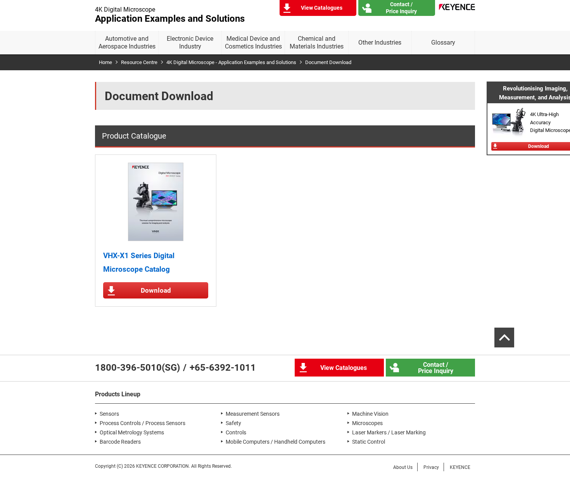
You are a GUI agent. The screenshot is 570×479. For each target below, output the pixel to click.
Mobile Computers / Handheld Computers (275, 442)
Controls (236, 432)
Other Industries (379, 42)
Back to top (504, 337)
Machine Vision (370, 414)
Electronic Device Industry (190, 42)
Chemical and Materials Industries (317, 42)
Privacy (431, 467)
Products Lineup (117, 394)
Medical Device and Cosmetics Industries (253, 42)
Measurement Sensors (253, 414)
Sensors (109, 414)
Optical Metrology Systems (132, 432)
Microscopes (367, 423)
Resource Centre (139, 62)
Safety (233, 423)
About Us (403, 467)
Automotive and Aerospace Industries (126, 42)
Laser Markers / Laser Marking (389, 432)
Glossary (443, 42)
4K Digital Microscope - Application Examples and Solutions (231, 62)
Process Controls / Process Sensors (142, 423)
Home (105, 62)
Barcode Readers (120, 442)
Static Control (368, 442)
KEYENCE (460, 467)
